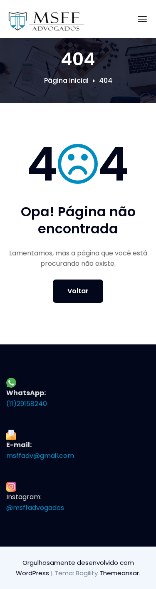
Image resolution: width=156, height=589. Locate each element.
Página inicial (66, 80)
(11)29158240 (26, 403)
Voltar (78, 291)
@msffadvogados (35, 507)
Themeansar (119, 573)
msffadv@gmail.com (40, 455)
